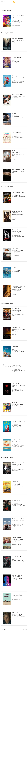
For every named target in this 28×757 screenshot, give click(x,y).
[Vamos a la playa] (7, 599)
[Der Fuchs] (7, 254)
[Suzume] (7, 272)
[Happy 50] (7, 408)
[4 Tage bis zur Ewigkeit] (7, 468)
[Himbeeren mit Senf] (7, 445)
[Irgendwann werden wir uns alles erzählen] (7, 291)
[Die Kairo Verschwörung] (7, 156)
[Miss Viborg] (7, 351)
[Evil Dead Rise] (7, 505)
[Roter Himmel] (7, 370)
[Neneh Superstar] (7, 137)
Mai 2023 (25, 629)
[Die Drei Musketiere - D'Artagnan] (7, 216)
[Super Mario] (7, 21)
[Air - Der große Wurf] (7, 100)
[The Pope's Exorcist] (7, 44)
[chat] (22, 2)
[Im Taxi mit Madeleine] (7, 198)
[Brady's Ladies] (7, 314)
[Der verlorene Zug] (7, 543)
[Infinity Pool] (7, 389)
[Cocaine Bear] (7, 235)
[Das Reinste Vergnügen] (7, 426)
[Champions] (7, 487)
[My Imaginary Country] (7, 175)
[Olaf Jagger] (7, 81)
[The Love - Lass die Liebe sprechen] (7, 580)
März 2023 (3, 629)
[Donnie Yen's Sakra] (7, 562)
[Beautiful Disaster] (7, 62)
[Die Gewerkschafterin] (7, 524)
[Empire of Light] (7, 333)
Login (25, 1)
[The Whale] (7, 618)
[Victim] (7, 119)
